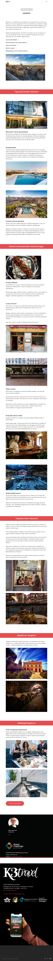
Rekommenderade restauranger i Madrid (16, 42)
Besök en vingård (10, 48)
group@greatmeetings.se (16, 856)
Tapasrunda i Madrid (11, 45)
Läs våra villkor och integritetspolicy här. (14, 894)
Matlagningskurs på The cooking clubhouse (16, 50)
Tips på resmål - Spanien (27, 9)
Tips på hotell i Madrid (11, 39)
